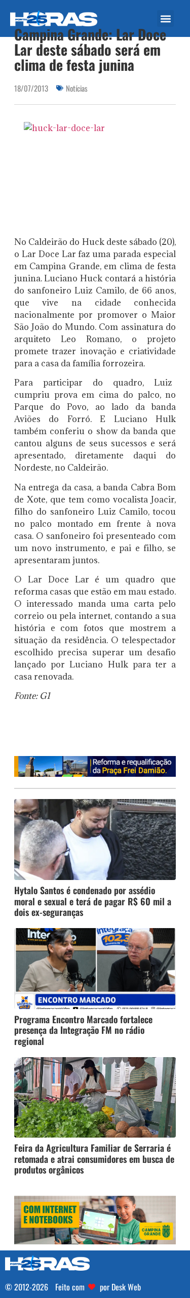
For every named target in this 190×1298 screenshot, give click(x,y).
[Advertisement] (102, 732)
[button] (165, 18)
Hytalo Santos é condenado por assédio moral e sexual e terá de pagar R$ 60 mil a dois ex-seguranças (92, 901)
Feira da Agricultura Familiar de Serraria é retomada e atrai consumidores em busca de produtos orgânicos (94, 1158)
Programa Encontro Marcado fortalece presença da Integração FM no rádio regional (83, 1030)
